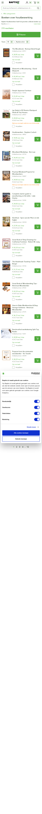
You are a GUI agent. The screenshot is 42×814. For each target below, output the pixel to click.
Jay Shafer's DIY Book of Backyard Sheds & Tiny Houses (24, 111)
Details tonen (31, 427)
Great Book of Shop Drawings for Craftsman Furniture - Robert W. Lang (26, 241)
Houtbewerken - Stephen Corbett (24, 132)
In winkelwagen (37, 55)
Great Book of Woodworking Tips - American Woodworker (25, 285)
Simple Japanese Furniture (21, 91)
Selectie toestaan (21, 439)
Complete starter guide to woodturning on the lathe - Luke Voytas (23, 196)
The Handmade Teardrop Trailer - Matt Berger (26, 263)
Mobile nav (3, 2)
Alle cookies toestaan (21, 433)
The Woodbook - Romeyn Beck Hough (26, 49)
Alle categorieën (9, 14)
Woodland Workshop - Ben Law (23, 152)
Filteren (22, 34)
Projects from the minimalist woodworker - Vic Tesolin (22, 352)
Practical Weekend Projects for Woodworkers (23, 173)
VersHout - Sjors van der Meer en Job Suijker (25, 219)
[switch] (37, 407)
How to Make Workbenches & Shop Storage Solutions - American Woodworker (25, 307)
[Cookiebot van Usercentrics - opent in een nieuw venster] (31, 373)
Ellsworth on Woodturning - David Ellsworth (24, 70)
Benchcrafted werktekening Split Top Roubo (25, 330)
